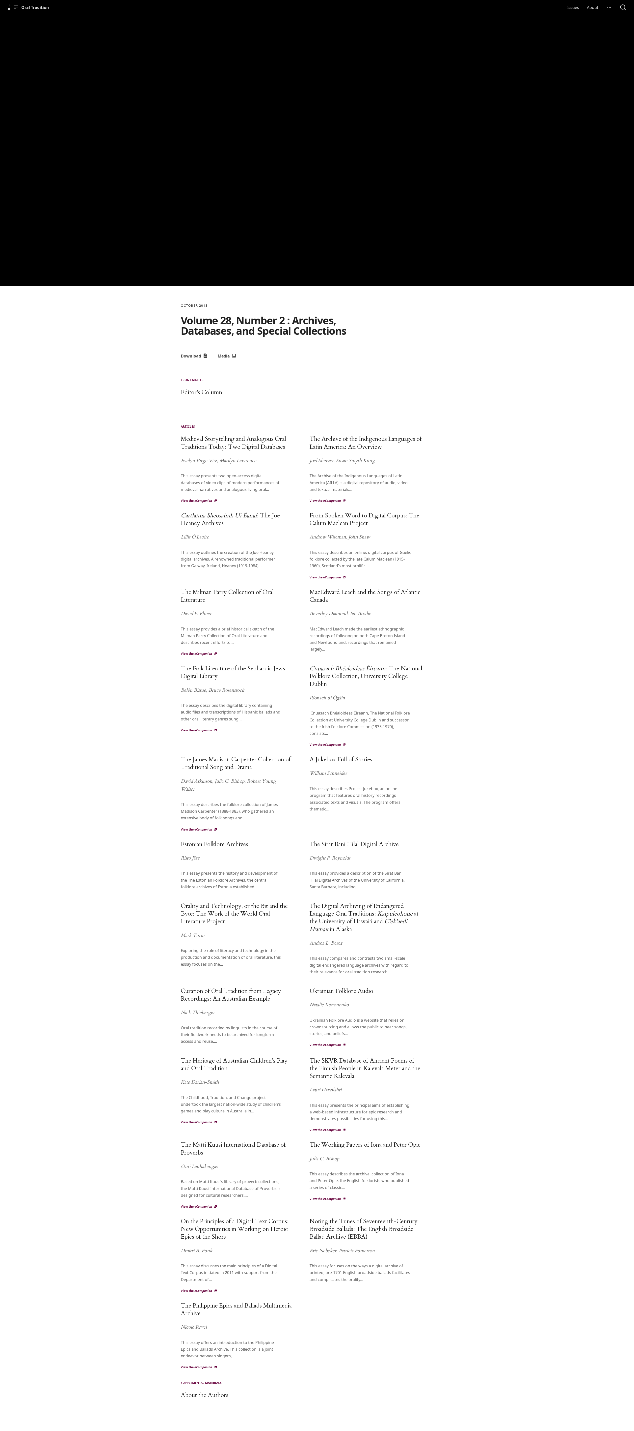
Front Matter (192, 380)
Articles (188, 426)
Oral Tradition (35, 7)
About (592, 7)
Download (191, 356)
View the (196, 501)
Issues (573, 7)
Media (224, 356)
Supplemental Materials (201, 1383)
